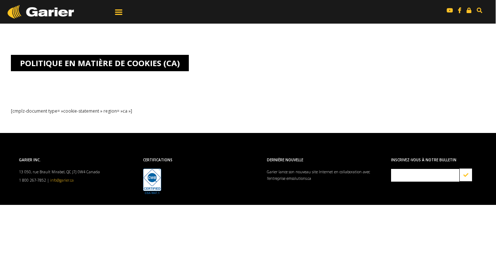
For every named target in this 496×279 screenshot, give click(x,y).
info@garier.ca (62, 180)
